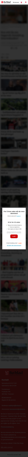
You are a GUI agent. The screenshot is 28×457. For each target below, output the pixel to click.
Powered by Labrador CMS (14, 454)
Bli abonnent (16, 2)
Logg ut (10, 447)
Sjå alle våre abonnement (14, 245)
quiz (3, 54)
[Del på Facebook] (11, 48)
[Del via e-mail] (16, 48)
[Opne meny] (26, 2)
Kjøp (14, 236)
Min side (4, 447)
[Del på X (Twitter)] (14, 48)
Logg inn (22, 2)
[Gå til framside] (6, 2)
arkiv (7, 54)
